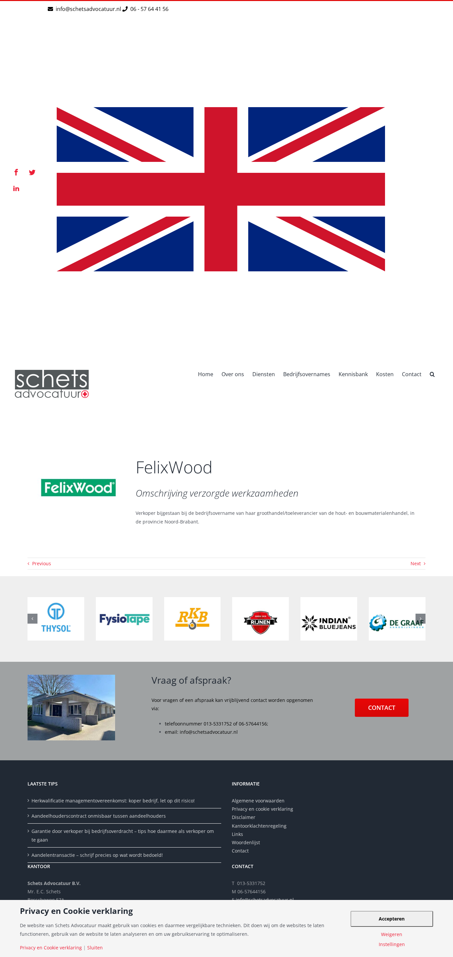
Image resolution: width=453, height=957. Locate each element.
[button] (432, 373)
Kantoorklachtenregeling (259, 826)
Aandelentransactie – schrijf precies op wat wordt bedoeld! (97, 855)
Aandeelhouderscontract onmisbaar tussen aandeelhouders (99, 816)
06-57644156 (253, 723)
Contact (240, 851)
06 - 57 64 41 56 (148, 9)
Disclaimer (244, 817)
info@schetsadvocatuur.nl (89, 9)
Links (237, 834)
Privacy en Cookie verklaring (51, 947)
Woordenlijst (246, 842)
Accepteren (392, 919)
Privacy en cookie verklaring (262, 809)
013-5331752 (218, 723)
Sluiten (95, 947)
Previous (41, 563)
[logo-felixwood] (78, 448)
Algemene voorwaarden (258, 800)
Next (416, 563)
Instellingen (392, 944)
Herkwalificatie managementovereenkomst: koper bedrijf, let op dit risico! (113, 800)
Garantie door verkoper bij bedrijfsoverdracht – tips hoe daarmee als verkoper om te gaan (123, 835)
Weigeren (391, 934)
